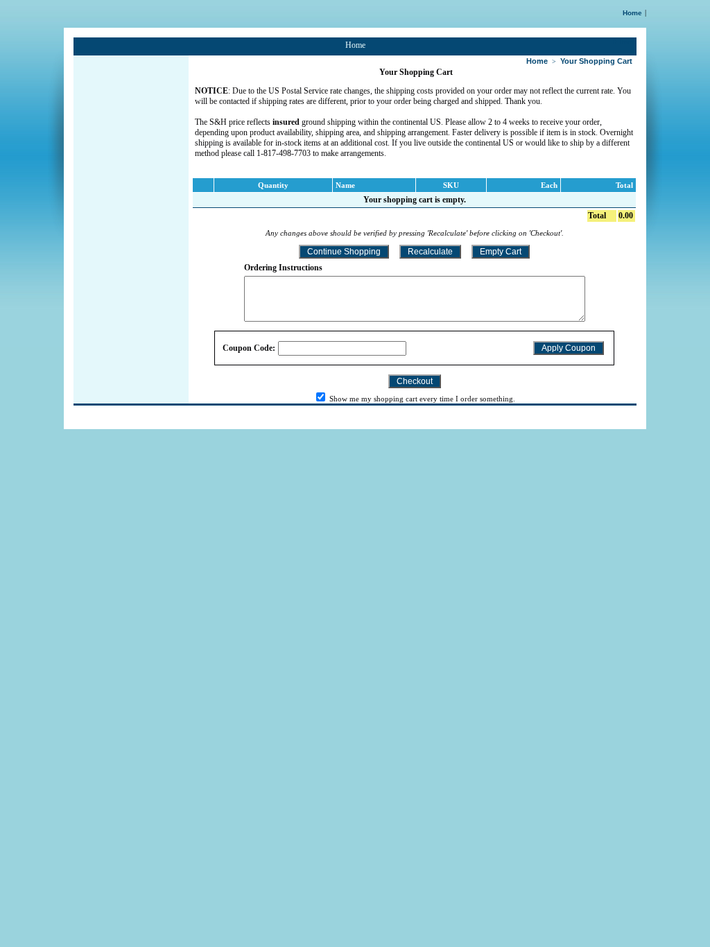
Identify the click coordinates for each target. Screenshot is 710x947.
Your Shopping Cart (596, 61)
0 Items (625, 41)
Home (632, 13)
